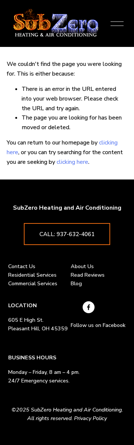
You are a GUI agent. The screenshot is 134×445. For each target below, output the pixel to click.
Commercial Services (32, 283)
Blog (76, 283)
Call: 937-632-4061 (67, 234)
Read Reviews (88, 275)
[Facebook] (89, 307)
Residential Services (32, 275)
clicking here (72, 162)
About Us (82, 266)
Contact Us (21, 266)
